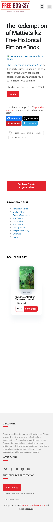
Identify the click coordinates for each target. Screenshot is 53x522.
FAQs (23, 494)
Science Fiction (19, 224)
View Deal (30, 308)
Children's (17, 233)
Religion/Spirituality (21, 230)
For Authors (16, 494)
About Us (7, 494)
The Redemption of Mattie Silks (24, 65)
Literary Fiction (19, 227)
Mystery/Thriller (19, 212)
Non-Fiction (18, 218)
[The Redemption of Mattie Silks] (26, 58)
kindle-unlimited (18, 137)
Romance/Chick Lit (20, 208)
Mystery (26, 292)
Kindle (13, 94)
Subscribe (10, 487)
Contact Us (30, 494)
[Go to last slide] (13, 295)
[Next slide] (39, 295)
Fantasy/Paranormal (21, 215)
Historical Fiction (23, 133)
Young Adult (18, 221)
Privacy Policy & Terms (11, 499)
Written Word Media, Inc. (34, 505)
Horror (16, 237)
